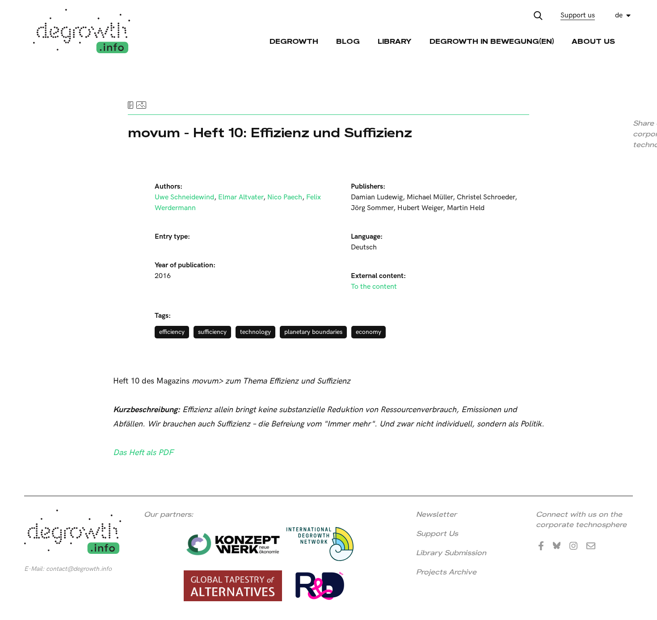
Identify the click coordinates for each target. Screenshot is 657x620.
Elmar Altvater (240, 197)
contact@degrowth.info (79, 569)
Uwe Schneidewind (184, 197)
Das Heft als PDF (143, 452)
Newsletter (436, 514)
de (619, 15)
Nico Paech (284, 197)
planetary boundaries (313, 332)
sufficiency (212, 332)
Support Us (437, 533)
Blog (348, 41)
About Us (593, 41)
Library (395, 41)
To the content (374, 287)
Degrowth (294, 41)
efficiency (172, 332)
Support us (577, 15)
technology (255, 332)
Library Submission (451, 552)
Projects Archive (446, 572)
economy (368, 332)
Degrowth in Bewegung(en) (492, 41)
